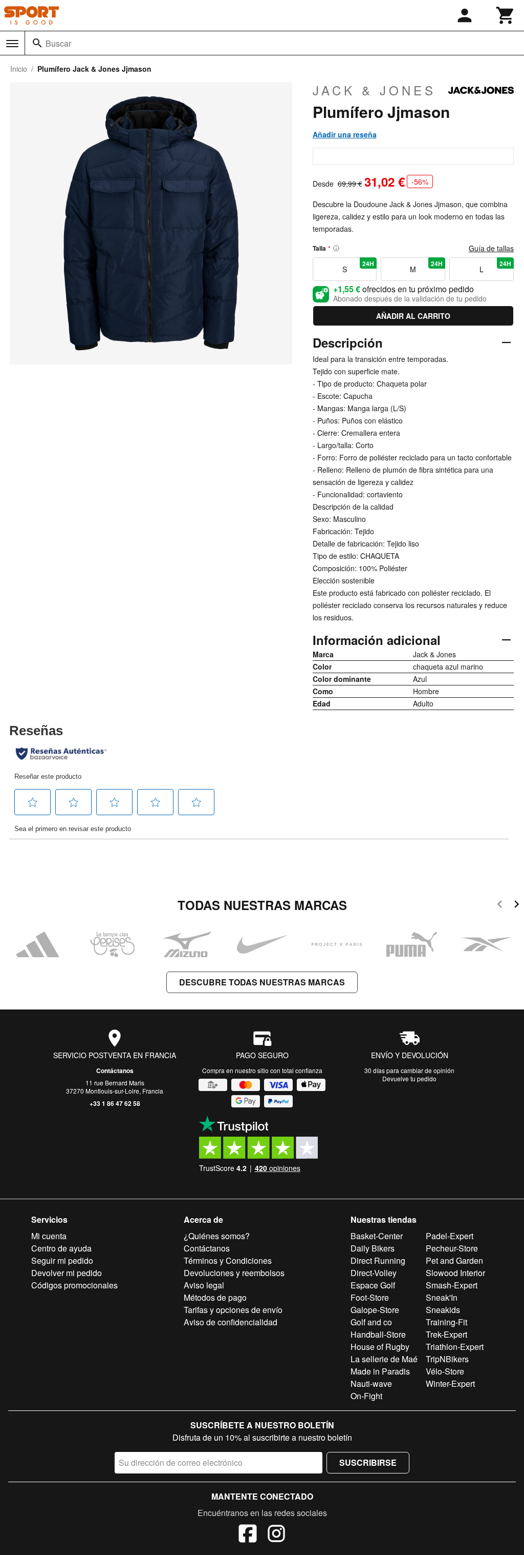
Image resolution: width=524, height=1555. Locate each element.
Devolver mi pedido (66, 1273)
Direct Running (378, 1260)
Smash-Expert (451, 1285)
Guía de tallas (491, 248)
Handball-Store (378, 1334)
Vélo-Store (445, 1371)
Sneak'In (441, 1297)
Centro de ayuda (61, 1248)
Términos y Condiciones (228, 1260)
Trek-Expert (446, 1334)
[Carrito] (505, 15)
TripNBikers (447, 1359)
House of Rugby (380, 1346)
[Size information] (336, 248)
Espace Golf (373, 1285)
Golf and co (371, 1322)
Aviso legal (204, 1285)
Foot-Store (370, 1297)
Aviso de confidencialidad (230, 1322)
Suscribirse (368, 1462)
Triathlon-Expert (455, 1346)
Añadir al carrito (413, 316)
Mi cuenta (49, 1236)
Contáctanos (115, 1070)
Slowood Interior (455, 1273)
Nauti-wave (371, 1383)
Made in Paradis (380, 1371)
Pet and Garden (454, 1260)
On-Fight (366, 1396)
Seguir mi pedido (62, 1260)
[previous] (499, 906)
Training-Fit (446, 1322)
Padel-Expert (449, 1236)
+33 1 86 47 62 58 (115, 1103)
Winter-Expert (450, 1383)
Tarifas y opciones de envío (233, 1310)
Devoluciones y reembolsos (234, 1273)
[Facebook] (247, 1535)
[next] (516, 906)
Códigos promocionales (74, 1285)
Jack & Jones (374, 90)
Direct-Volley (374, 1273)
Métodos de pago (215, 1297)
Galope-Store (375, 1310)
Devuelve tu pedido (409, 1078)
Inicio (18, 69)
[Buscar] (37, 43)
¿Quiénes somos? (217, 1236)
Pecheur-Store (452, 1248)
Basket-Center (377, 1236)
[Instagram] (276, 1535)
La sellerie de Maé (384, 1359)
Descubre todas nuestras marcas (262, 982)
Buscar (58, 43)
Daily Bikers (373, 1248)
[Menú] (12, 43)
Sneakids (443, 1310)
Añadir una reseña (345, 134)
